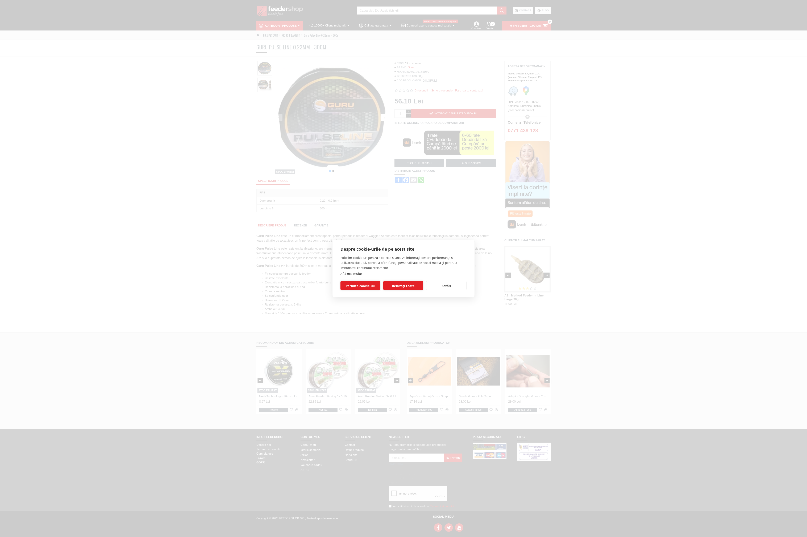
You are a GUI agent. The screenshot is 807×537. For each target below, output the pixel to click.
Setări (446, 285)
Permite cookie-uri (360, 285)
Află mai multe (351, 273)
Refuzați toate (403, 285)
